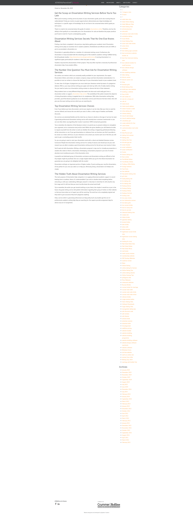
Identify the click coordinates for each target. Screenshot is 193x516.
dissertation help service (80, 94)
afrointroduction (127, 29)
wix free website (127, 352)
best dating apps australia (129, 51)
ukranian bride (126, 323)
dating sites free (127, 140)
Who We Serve (110, 2)
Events (124, 152)
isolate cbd (125, 215)
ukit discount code (127, 311)
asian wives (125, 46)
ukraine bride (126, 318)
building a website (127, 92)
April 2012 (125, 416)
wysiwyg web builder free (129, 362)
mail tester (125, 251)
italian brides (126, 217)
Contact (135, 2)
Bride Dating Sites (127, 87)
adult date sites (126, 19)
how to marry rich (127, 207)
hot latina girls (126, 203)
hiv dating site (126, 181)
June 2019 (125, 387)
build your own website (129, 89)
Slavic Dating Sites (127, 302)
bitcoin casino (126, 77)
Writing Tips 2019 (127, 359)
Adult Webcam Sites (128, 24)
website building (127, 333)
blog (123, 82)
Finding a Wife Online (128, 164)
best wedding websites (129, 72)
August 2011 (126, 435)
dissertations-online (96, 29)
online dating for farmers (129, 268)
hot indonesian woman (129, 200)
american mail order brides (130, 34)
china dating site (127, 111)
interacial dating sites (128, 212)
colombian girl (126, 121)
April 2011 (125, 437)
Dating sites (125, 137)
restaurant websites (128, 282)
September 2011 (127, 433)
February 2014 (126, 394)
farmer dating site (127, 154)
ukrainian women (127, 321)
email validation (127, 147)
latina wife (125, 227)
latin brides (125, 224)
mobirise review (126, 261)
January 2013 (126, 406)
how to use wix (126, 210)
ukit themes (125, 316)
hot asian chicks (127, 198)
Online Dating (126, 265)
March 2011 (125, 440)
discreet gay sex (126, 142)
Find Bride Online (127, 159)
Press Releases (126, 280)
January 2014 (126, 396)
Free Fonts (125, 169)
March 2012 (125, 418)
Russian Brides (126, 285)
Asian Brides (125, 39)
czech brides (125, 125)
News (123, 263)
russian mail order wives (129, 294)
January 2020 (126, 370)
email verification (127, 150)
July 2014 (125, 392)
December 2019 (126, 372)
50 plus (124, 14)
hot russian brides (127, 205)
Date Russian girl (127, 133)
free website (125, 171)
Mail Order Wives (127, 248)
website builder (126, 331)
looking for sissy (127, 241)
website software (127, 347)
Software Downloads (128, 304)
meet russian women (128, 253)
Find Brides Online (127, 162)
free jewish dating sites (129, 174)
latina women (126, 229)
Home (102, 2)
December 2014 (126, 389)
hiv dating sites (126, 183)
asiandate (125, 48)
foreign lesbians (127, 166)
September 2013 (127, 399)
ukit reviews (125, 314)
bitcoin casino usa (127, 80)
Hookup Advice (126, 186)
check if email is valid (128, 109)
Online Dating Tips (127, 270)
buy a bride (125, 94)
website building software (129, 340)
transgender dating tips (129, 309)
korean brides (126, 222)
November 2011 (127, 428)
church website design (128, 118)
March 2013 (125, 401)
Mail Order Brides (127, 246)
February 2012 (126, 421)
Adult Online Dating (128, 22)
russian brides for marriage (130, 287)
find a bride (125, 157)
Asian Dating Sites (127, 41)
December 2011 (126, 425)
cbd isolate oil (126, 96)
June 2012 (125, 413)
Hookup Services (127, 193)
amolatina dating (127, 36)
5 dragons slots (126, 12)
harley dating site (127, 178)
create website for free (128, 123)
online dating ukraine (128, 273)
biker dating (125, 75)
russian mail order (127, 290)
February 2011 (126, 442)
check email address (128, 106)
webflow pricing (127, 328)
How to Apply (126, 2)
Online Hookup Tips (128, 275)
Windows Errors (126, 350)
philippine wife (126, 277)
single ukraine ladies (128, 299)
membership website (128, 256)
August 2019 (126, 382)
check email (125, 104)
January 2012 (126, 423)
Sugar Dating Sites (127, 306)
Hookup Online (126, 191)
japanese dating (126, 220)
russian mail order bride (129, 292)
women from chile (127, 357)
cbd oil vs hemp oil (127, 99)
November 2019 (127, 375)
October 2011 (126, 430)
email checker (126, 145)
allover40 (125, 31)
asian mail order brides (129, 43)
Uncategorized (126, 326)
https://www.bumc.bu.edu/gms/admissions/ (82, 57)
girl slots (124, 176)
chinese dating (126, 113)
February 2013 (126, 404)
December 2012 (126, 408)
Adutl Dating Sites (127, 26)
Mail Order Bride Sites (128, 244)
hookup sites (126, 195)
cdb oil (124, 101)
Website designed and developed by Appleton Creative (96, 512)
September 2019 (127, 379)
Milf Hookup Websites (128, 258)
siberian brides (126, 297)
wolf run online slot (128, 355)
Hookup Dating (126, 188)
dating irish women (128, 135)
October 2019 (126, 377)
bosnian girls (126, 84)
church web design (127, 116)
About (118, 2)
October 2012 (126, 411)
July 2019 (125, 384)
